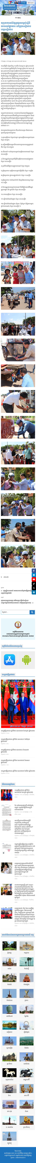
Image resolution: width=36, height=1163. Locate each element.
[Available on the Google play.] (26, 660)
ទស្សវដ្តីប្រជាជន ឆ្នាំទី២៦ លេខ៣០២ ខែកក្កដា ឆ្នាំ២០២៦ (18, 731)
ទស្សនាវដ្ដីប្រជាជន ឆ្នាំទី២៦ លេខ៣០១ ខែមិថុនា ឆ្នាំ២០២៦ (15, 740)
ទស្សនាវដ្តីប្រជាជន (8, 674)
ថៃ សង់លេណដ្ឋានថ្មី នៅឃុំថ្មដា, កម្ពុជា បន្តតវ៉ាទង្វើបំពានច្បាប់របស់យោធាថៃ (24, 807)
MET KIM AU (23, 61)
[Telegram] (34, 575)
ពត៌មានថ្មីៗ (6, 577)
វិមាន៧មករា (9, 6)
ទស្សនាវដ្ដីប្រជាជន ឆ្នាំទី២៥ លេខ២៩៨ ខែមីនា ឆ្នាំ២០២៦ (18, 771)
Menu (19, 18)
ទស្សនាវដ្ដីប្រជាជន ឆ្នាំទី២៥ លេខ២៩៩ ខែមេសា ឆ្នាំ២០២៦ (15, 761)
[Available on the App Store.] (9, 660)
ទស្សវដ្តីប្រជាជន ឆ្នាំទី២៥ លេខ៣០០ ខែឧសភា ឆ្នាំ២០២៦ (15, 751)
